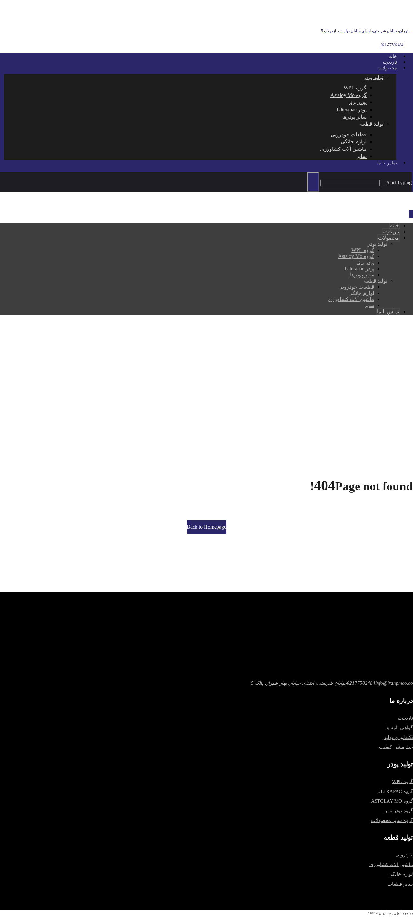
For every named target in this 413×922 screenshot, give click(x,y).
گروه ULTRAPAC (395, 791)
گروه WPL (402, 781)
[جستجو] (313, 182)
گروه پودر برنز (399, 810)
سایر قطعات (400, 883)
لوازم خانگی (400, 874)
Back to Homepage (206, 527)
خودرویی (404, 854)
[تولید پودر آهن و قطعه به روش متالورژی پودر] (377, 16)
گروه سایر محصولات (392, 820)
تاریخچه (405, 717)
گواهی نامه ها (399, 727)
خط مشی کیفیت (396, 747)
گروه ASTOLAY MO (392, 800)
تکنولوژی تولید (398, 737)
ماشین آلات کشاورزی (391, 864)
